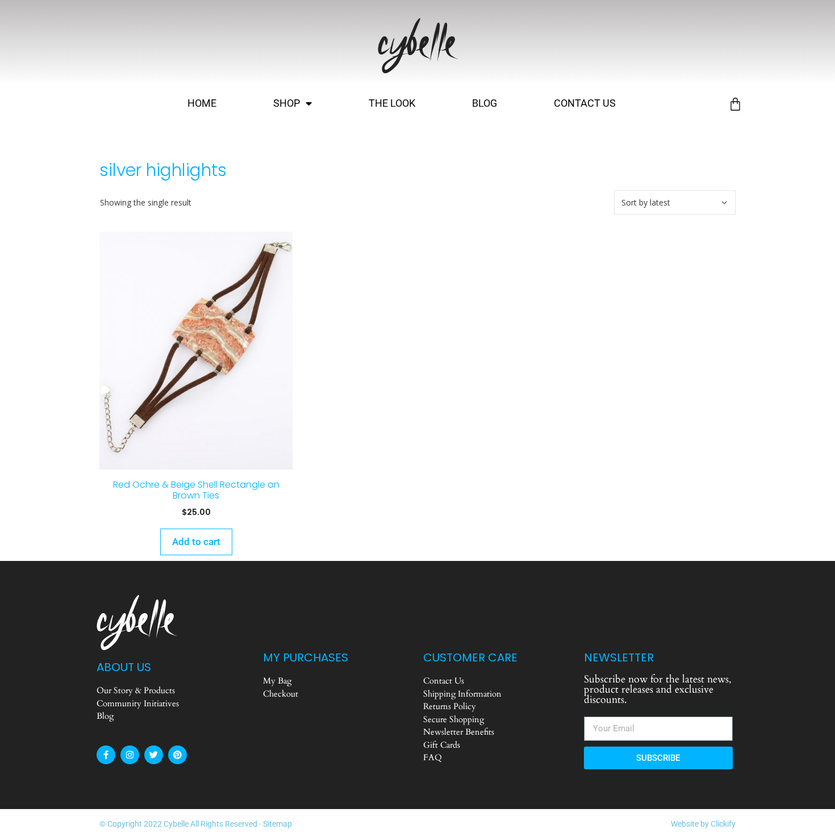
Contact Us (585, 103)
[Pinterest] (177, 754)
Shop (286, 103)
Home (201, 103)
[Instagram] (129, 754)
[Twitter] (153, 754)
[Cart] (735, 104)
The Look (392, 103)
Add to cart (196, 541)
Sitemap (277, 823)
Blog (484, 103)
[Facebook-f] (106, 754)
